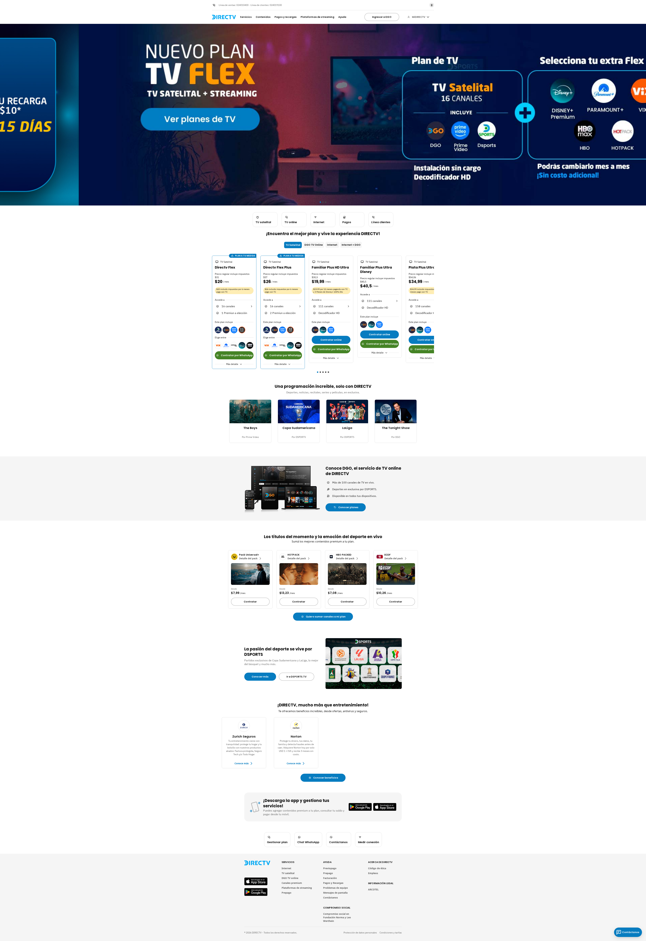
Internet (332, 245)
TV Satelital (293, 245)
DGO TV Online (313, 245)
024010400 (242, 5)
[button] (210, 313)
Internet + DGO (351, 245)
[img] (428, 17)
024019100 (276, 5)
